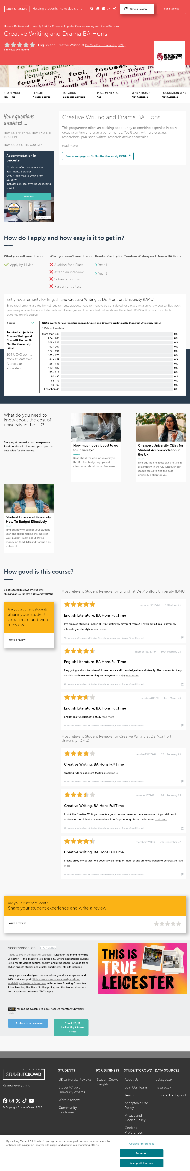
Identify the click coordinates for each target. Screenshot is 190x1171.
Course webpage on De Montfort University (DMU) (96, 156)
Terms (129, 1095)
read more (70, 146)
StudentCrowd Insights (108, 1082)
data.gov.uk (164, 1080)
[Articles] (97, 9)
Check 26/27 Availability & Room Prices (72, 1027)
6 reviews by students (16, 49)
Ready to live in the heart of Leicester (30, 954)
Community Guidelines (68, 1110)
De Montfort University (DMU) (31, 26)
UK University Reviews (75, 1080)
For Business (171, 8)
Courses (56, 26)
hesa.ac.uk (163, 1087)
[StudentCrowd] (17, 8)
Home (8, 26)
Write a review (17, 639)
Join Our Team (136, 1087)
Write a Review (138, 9)
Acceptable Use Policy (136, 1105)
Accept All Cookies (141, 1163)
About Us (131, 1080)
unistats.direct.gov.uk (171, 1095)
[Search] (92, 9)
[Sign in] (114, 9)
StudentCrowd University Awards (72, 1090)
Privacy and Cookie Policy (135, 1118)
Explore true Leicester (29, 1023)
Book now (29, 196)
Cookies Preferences (134, 1130)
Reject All (141, 1153)
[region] (95, 1153)
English (68, 26)
